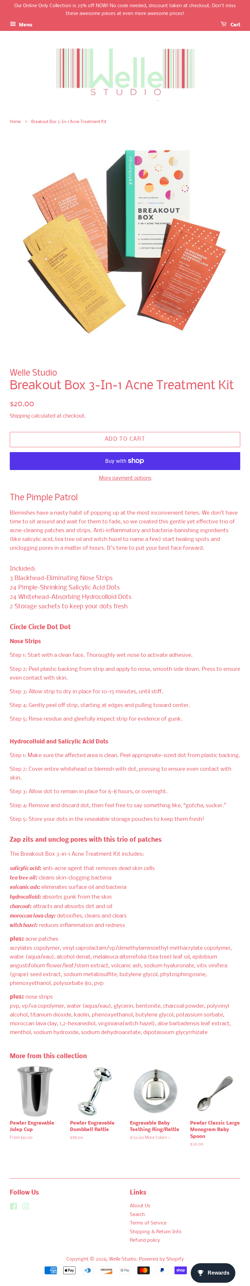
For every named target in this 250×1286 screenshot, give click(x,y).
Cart (234, 24)
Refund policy (145, 1240)
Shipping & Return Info (156, 1232)
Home (15, 122)
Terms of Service (148, 1223)
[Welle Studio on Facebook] (13, 1208)
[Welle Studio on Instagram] (25, 1208)
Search (137, 1214)
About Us (140, 1206)
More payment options (125, 478)
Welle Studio (122, 1259)
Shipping (20, 416)
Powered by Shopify (161, 1259)
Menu (25, 24)
